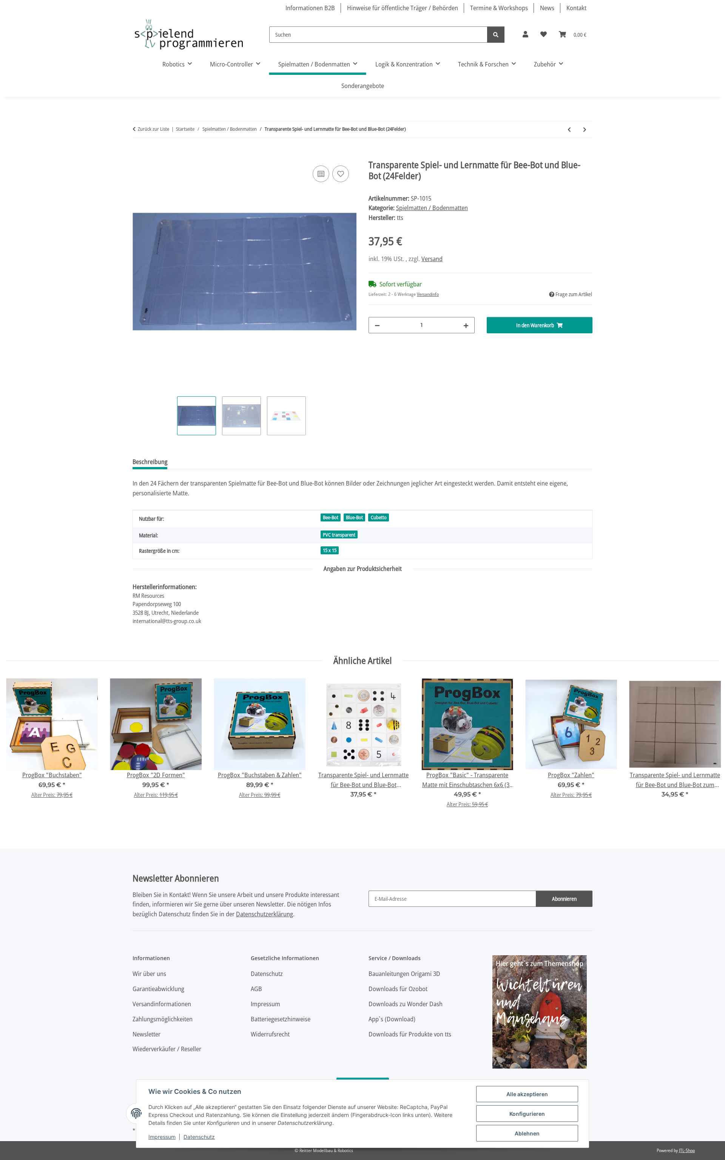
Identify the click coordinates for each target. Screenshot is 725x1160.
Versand (432, 258)
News (547, 7)
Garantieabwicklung (158, 988)
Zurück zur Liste (153, 128)
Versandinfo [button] (428, 294)
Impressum (162, 1137)
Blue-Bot (354, 517)
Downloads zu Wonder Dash (406, 1003)
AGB (256, 988)
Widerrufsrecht (270, 1034)
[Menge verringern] (377, 325)
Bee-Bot (330, 517)
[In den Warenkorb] (139, 155)
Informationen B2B (310, 7)
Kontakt (576, 7)
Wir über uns (149, 973)
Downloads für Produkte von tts (410, 1034)
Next (706, 748)
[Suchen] (495, 34)
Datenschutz (199, 1137)
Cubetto (379, 517)
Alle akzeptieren (527, 1094)
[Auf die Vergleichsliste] (321, 173)
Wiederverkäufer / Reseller (167, 1048)
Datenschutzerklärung (264, 913)
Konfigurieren (527, 1114)
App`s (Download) (392, 1019)
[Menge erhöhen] (466, 325)
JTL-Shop (687, 1150)
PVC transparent (339, 534)
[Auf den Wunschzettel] (340, 173)
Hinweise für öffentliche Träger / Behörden (402, 7)
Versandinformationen (162, 1003)
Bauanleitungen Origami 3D (404, 973)
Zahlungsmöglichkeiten (163, 1019)
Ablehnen (527, 1133)
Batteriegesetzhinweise (280, 1019)
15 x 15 (329, 550)
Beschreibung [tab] (150, 462)
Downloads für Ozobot (398, 988)
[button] (525, 34)
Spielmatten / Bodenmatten (432, 207)
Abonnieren (564, 898)
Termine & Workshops (499, 7)
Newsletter (146, 1034)
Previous (18, 748)
